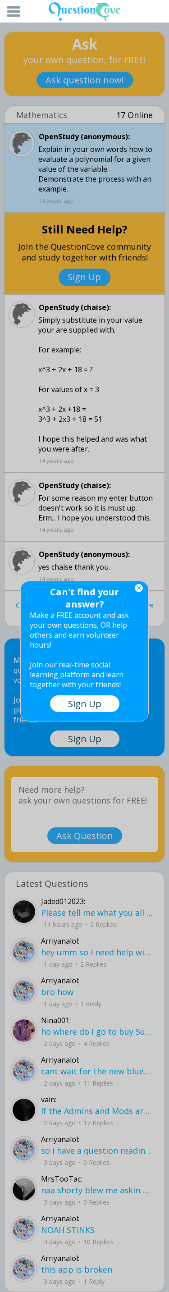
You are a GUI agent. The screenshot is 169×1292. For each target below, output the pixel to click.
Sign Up (84, 704)
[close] (138, 588)
